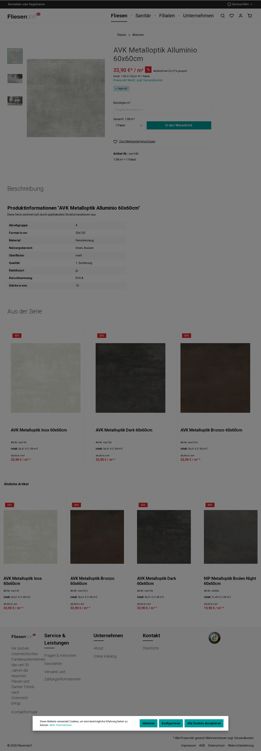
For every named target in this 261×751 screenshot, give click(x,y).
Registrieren (37, 4)
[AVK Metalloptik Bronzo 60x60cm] (215, 378)
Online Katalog (105, 656)
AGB (202, 745)
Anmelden (15, 4)
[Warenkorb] (250, 16)
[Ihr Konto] (241, 16)
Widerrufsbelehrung (241, 745)
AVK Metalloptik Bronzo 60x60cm (211, 430)
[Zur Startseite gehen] (24, 15)
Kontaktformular (24, 712)
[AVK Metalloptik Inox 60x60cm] (46, 378)
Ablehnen (148, 723)
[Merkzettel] (232, 16)
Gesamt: (118, 119)
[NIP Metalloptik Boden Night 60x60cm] (231, 537)
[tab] (25, 189)
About (98, 648)
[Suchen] (223, 16)
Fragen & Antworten (60, 655)
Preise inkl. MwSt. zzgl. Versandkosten (138, 80)
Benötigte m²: (122, 102)
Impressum (188, 745)
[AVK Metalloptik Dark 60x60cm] (130, 378)
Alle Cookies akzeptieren (204, 723)
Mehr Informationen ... (62, 725)
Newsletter (53, 663)
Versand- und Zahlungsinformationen (62, 675)
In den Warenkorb (178, 125)
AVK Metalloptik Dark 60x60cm (124, 430)
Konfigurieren (171, 723)
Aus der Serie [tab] (24, 311)
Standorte (151, 648)
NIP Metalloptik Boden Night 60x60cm (230, 581)
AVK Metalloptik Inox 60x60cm (39, 430)
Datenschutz (216, 745)
